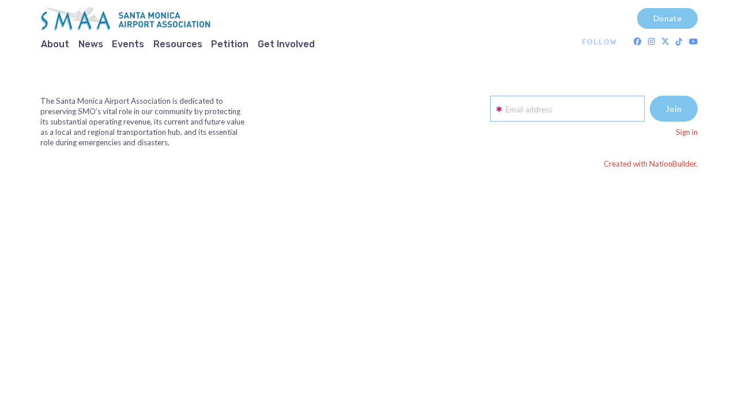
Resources (177, 44)
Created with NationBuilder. (651, 163)
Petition (229, 44)
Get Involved (286, 44)
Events (128, 44)
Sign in (687, 132)
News (90, 44)
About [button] (55, 44)
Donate (667, 18)
